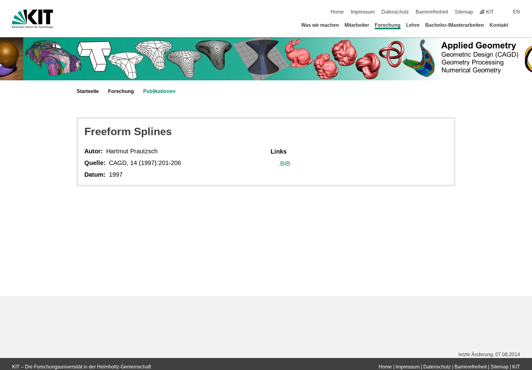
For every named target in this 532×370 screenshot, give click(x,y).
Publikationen (159, 91)
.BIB (284, 163)
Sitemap (464, 11)
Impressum (363, 11)
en (516, 11)
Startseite (88, 91)
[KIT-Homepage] (32, 19)
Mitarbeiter (357, 25)
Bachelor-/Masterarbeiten (454, 25)
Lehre (413, 25)
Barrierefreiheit (432, 11)
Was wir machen (320, 25)
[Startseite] (518, 25)
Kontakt (499, 25)
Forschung (388, 25)
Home (337, 11)
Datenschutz (395, 11)
